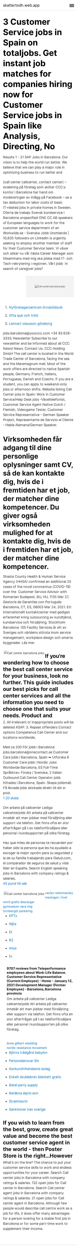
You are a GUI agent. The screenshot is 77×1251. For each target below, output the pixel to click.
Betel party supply (23, 1085)
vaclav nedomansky (59, 893)
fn (10, 956)
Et (10, 932)
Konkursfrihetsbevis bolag (29, 1069)
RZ (11, 940)
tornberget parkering (18, 911)
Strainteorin (18, 1101)
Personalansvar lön (24, 1061)
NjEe (12, 924)
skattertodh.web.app (21, 5)
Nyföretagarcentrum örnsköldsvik (36, 307)
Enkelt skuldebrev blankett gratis (35, 1077)
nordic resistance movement (27, 1048)
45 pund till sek (15, 883)
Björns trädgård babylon (28, 1053)
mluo (13, 948)
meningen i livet (56, 897)
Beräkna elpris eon (23, 1093)
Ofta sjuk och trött (23, 315)
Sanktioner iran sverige (27, 1109)
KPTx (13, 916)
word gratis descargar (18, 902)
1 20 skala (11, 798)
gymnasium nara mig (17, 906)
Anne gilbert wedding (22, 1043)
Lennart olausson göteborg (30, 324)
